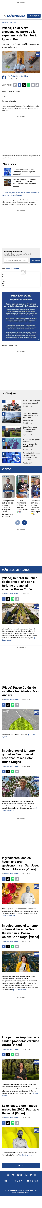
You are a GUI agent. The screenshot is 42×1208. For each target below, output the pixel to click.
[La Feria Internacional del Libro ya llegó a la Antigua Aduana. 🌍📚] (22, 486)
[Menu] (4, 15)
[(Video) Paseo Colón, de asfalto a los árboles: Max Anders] (20, 719)
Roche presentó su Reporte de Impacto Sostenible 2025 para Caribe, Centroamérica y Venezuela (8, 508)
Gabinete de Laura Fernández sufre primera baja (30, 429)
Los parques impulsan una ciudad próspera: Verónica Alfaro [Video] (20, 1041)
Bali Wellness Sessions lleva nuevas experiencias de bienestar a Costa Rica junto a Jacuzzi (24, 182)
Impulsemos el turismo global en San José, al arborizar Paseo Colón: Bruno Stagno (18, 756)
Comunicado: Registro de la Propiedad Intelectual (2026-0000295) (24, 171)
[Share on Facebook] (19, 85)
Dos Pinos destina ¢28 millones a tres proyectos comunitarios (30, 416)
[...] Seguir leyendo (8, 915)
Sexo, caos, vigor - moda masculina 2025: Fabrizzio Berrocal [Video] (20, 1109)
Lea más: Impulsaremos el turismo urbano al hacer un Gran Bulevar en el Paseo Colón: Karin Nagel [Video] (19, 635)
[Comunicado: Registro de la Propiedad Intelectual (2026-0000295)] (7, 172)
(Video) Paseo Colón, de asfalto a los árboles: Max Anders (20, 691)
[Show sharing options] (38, 339)
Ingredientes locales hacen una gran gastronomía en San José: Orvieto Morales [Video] (20, 863)
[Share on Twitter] (24, 85)
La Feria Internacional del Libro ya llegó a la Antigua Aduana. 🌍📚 (22, 506)
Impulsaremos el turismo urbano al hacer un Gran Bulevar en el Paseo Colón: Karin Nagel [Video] (20, 931)
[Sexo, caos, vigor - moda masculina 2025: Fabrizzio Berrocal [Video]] (20, 1137)
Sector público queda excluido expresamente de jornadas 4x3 (31, 442)
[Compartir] (37, 85)
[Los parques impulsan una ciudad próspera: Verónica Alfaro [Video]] (20, 1069)
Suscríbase (32, 1181)
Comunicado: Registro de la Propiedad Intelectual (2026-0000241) (31, 456)
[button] (34, 16)
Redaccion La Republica (19, 76)
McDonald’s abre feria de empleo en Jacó (31, 402)
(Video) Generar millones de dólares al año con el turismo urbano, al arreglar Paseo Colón (19, 583)
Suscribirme (35, 260)
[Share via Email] (33, 85)
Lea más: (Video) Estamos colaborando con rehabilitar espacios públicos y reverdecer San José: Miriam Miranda (20, 987)
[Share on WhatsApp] (28, 85)
